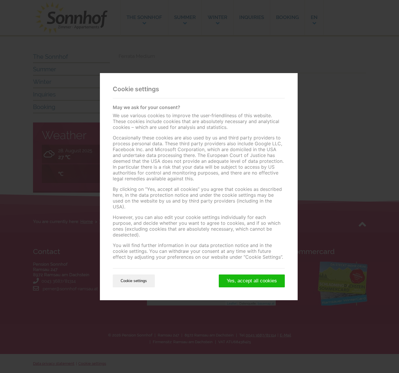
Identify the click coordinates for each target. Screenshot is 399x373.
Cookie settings (134, 281)
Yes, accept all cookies (252, 281)
